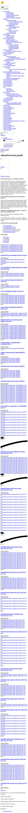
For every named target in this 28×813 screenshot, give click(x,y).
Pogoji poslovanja (7, 811)
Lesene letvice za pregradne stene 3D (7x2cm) (14, 255)
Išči (2, 133)
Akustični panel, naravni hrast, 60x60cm (13, 366)
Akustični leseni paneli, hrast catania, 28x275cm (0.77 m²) (11, 669)
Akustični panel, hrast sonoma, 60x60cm (12, 381)
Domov (2, 151)
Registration (10, 145)
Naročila (5, 137)
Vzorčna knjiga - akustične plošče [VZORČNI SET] (10, 343)
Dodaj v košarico (4, 258)
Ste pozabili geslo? (7, 146)
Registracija (9, 139)
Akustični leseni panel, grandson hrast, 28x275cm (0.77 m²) (12, 614)
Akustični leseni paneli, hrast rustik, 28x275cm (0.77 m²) (11, 489)
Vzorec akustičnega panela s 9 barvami (12, 291)
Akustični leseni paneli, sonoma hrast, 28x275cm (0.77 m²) (12, 547)
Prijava (5, 139)
